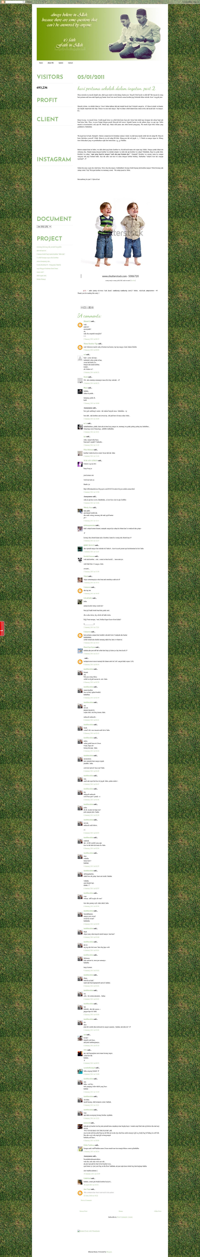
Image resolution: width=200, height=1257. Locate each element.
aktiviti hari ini (41, 250)
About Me (51, 63)
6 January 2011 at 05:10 (91, 1045)
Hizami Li (87, 321)
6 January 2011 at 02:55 (91, 866)
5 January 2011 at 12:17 (91, 540)
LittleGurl (87, 1178)
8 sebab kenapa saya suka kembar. (48, 257)
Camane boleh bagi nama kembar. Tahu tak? (51, 254)
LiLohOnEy (88, 598)
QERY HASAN (89, 545)
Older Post (157, 1211)
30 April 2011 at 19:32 (91, 1185)
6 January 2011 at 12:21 (91, 1105)
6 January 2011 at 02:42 (91, 733)
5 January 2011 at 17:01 (91, 627)
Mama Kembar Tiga (91, 343)
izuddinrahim (88, 669)
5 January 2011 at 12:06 (91, 503)
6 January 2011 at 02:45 (91, 771)
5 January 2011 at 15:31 (91, 582)
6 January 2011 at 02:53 (91, 833)
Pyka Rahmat (88, 450)
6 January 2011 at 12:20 (91, 1092)
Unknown (87, 587)
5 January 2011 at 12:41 (91, 551)
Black (86, 388)
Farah (86, 377)
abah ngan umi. (42, 275)
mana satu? (40, 272)
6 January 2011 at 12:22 (91, 1118)
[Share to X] (87, 307)
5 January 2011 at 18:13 (91, 643)
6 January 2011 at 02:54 (91, 848)
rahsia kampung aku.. (43, 261)
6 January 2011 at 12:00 (91, 1074)
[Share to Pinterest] (92, 307)
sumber (133, 280)
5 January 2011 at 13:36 (91, 571)
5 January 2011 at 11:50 (91, 492)
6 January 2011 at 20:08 (91, 1140)
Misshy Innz (88, 507)
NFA (85, 1050)
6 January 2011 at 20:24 (91, 1151)
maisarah (87, 1123)
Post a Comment (86, 1200)
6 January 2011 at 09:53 (91, 1063)
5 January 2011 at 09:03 (91, 350)
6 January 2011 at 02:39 (91, 682)
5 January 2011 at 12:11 (91, 520)
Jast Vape (87, 1189)
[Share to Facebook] (89, 307)
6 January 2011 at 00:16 (91, 664)
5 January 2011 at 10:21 (91, 432)
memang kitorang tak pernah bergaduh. (49, 247)
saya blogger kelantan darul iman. (47, 268)
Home (41, 63)
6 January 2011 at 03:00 (91, 937)
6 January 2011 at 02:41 (91, 720)
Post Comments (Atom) (125, 1217)
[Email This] (82, 307)
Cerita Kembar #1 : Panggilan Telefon (49, 265)
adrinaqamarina (89, 525)
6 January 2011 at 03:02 (91, 970)
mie (85, 1034)
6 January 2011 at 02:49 (91, 815)
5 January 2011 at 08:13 (91, 339)
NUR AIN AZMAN (91, 460)
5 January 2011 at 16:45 (91, 593)
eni (85, 354)
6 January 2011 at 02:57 (91, 888)
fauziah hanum (89, 556)
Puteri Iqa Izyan (89, 647)
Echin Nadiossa (89, 1145)
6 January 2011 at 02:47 (91, 784)
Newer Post (83, 1211)
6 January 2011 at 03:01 (91, 950)
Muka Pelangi (41, 279)
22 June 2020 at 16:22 (91, 1195)
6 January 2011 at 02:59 (91, 924)
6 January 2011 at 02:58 (91, 906)
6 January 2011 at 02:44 (91, 751)
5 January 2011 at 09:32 (91, 372)
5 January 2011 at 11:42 (91, 456)
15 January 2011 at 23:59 (92, 1174)
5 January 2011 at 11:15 (91, 445)
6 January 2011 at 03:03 (91, 999)
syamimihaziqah (89, 1068)
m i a (85, 423)
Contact (70, 63)
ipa (85, 436)
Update (61, 63)
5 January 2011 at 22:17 (91, 653)
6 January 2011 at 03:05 (91, 1030)
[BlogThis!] (84, 307)
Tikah (86, 576)
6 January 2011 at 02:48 (91, 799)
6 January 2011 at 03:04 (91, 1014)
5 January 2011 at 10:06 (91, 403)
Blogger (109, 1252)
